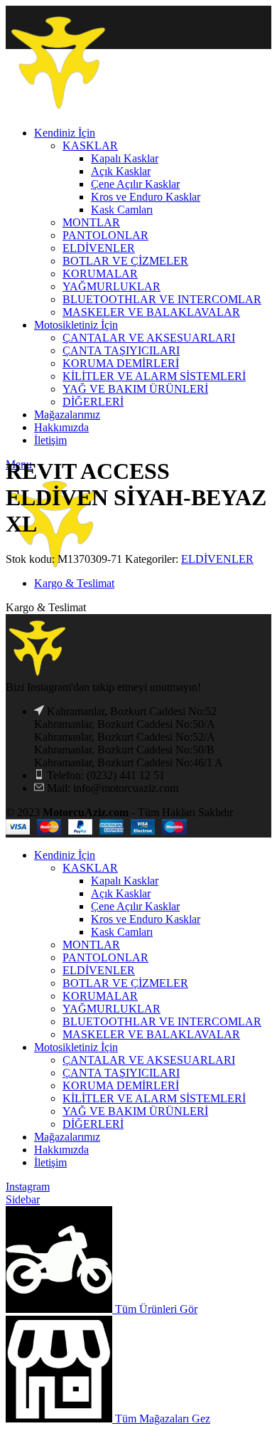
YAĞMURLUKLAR (112, 1009)
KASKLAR (90, 868)
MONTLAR (91, 945)
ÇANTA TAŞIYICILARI (121, 1073)
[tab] (152, 583)
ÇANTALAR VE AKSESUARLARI (149, 1060)
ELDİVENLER (217, 559)
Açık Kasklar (121, 893)
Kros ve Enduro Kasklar (145, 919)
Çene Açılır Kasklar (135, 906)
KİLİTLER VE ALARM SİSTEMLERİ (154, 1098)
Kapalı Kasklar (124, 881)
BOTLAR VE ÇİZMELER (125, 983)
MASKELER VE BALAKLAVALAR (151, 1034)
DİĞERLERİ (93, 1124)
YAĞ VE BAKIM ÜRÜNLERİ (135, 1111)
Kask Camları (122, 932)
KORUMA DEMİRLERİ (121, 1085)
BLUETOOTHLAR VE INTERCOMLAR (162, 1021)
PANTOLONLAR (105, 957)
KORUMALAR (100, 996)
